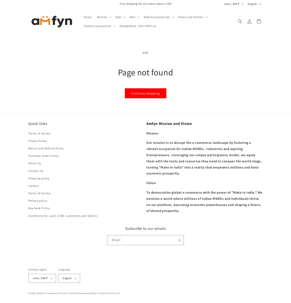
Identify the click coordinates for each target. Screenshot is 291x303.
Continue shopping (145, 93)
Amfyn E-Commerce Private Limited (56, 293)
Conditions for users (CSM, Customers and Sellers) (63, 216)
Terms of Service (39, 133)
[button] (103, 17)
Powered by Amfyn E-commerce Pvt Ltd (98, 293)
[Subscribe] (179, 240)
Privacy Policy (37, 141)
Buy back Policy (39, 208)
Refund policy (37, 201)
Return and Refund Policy (45, 148)
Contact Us (35, 171)
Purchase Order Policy (43, 156)
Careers (33, 186)
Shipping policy (38, 178)
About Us (34, 163)
